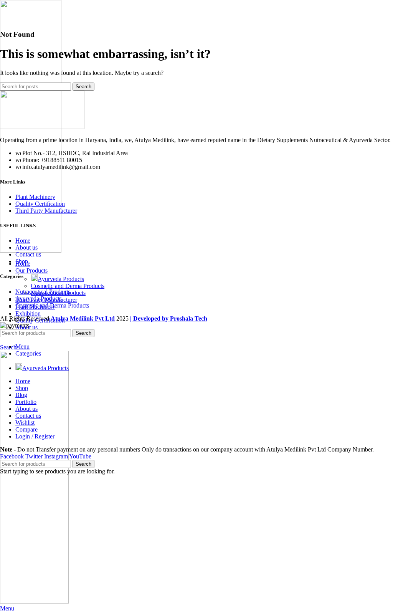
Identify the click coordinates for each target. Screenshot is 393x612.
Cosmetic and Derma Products (67, 286)
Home (22, 240)
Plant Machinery (35, 197)
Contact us (28, 254)
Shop (21, 261)
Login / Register (34, 436)
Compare (26, 429)
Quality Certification (40, 203)
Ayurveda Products (61, 279)
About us (26, 247)
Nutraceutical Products (42, 291)
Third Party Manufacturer (46, 210)
